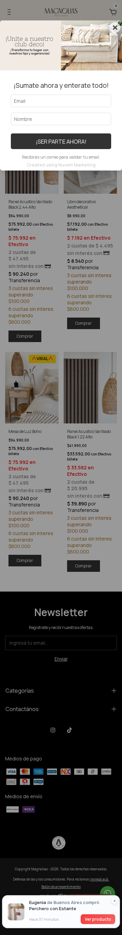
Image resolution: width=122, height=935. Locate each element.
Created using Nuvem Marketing (61, 165)
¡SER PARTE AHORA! (61, 141)
